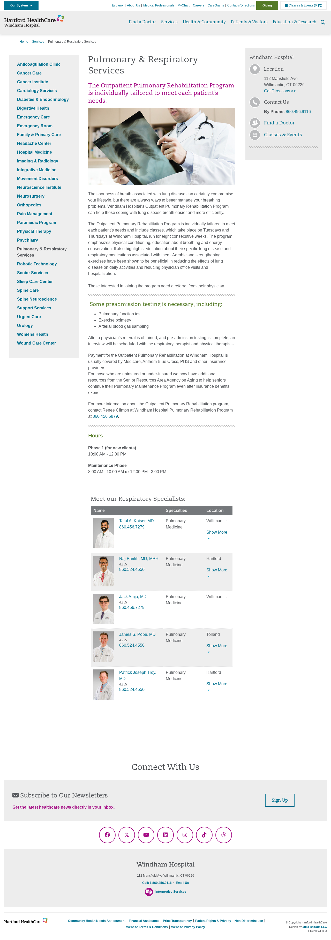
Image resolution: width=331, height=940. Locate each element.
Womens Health (32, 334)
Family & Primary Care (39, 134)
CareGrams (216, 5)
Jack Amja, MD (133, 596)
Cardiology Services (37, 90)
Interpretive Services (170, 891)
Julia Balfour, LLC (315, 926)
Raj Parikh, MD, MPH (139, 558)
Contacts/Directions (241, 5)
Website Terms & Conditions (147, 927)
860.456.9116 (298, 111)
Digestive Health (33, 108)
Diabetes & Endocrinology (43, 99)
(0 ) (318, 5)
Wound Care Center (36, 343)
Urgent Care (29, 317)
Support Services (34, 308)
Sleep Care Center (35, 281)
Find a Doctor (142, 22)
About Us (133, 5)
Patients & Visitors (249, 22)
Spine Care (28, 290)
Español (118, 5)
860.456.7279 (132, 527)
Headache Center (34, 143)
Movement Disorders (37, 178)
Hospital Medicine (34, 152)
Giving (267, 5)
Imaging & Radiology (37, 161)
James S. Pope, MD (137, 634)
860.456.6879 (105, 416)
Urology (25, 325)
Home (24, 41)
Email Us (182, 883)
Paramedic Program (36, 222)
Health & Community (204, 22)
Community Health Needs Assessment (96, 921)
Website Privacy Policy (188, 927)
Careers (198, 5)
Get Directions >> (280, 91)
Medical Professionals (158, 5)
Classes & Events (300, 5)
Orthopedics (29, 205)
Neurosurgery (30, 196)
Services (169, 22)
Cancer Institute (32, 82)
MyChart (184, 5)
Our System (20, 5)
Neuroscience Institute (39, 187)
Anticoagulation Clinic (39, 64)
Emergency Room (34, 126)
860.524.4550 (132, 569)
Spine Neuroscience (37, 299)
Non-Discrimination (249, 921)
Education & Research (295, 22)
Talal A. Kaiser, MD (136, 521)
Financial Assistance (144, 921)
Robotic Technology (37, 264)
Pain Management (34, 214)
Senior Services (32, 273)
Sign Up (280, 801)
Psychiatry (27, 240)
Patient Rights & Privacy (213, 921)
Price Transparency (177, 921)
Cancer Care (29, 73)
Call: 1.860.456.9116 (157, 883)
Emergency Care (33, 117)
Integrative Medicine (36, 170)
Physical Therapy (34, 231)
